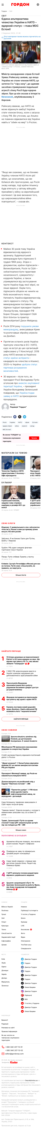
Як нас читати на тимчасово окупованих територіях (10, 1037)
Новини (4, 902)
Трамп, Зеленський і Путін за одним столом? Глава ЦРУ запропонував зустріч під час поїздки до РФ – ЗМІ (20, 822)
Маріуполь (6, 982)
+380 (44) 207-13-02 (14, 1050)
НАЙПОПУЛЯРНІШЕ (11, 651)
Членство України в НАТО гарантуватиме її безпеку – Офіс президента (13, 473)
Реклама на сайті (8, 1028)
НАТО (20, 422)
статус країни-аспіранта (16, 358)
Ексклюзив (25, 929)
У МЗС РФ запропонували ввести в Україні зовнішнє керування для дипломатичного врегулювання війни (22, 673)
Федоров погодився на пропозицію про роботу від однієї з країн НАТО (21, 698)
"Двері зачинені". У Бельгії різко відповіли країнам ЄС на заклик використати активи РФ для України (20, 765)
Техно (4, 929)
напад (32, 426)
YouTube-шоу (26, 945)
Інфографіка (6, 941)
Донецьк (5, 970)
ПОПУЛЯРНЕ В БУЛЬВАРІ (14, 836)
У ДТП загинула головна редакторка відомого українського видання (22, 874)
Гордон (4, 11)
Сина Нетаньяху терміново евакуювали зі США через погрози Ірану (19, 803)
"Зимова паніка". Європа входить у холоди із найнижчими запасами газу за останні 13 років (21, 812)
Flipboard (28, 995)
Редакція (5, 1024)
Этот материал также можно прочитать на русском (22, 38)
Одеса (4, 967)
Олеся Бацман (30, 987)
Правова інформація (9, 1031)
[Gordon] (20, 5)
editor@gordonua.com (14, 1054)
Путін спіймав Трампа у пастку (18, 557)
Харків (4, 974)
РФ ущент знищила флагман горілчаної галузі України (17, 549)
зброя (27, 422)
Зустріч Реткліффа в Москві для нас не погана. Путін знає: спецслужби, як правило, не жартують (21, 566)
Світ (10, 11)
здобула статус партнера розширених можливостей (20, 367)
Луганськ (5, 986)
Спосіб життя (7, 933)
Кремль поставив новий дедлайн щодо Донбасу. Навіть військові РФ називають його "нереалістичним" (21, 709)
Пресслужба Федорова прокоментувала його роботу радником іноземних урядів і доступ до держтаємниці (22, 686)
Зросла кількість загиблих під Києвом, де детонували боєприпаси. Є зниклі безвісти (24, 739)
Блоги (23, 918)
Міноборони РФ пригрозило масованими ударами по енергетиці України (19, 748)
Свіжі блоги (8, 523)
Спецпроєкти (26, 948)
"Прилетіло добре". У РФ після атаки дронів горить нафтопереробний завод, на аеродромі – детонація (19, 793)
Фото (23, 933)
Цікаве (4, 945)
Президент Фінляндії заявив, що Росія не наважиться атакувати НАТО (19, 774)
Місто (4, 954)
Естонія (34, 422)
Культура (5, 926)
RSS (26, 999)
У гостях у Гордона (28, 914)
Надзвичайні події (8, 937)
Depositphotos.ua (31, 1080)
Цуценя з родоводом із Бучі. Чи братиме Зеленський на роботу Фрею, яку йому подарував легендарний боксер (23, 886)
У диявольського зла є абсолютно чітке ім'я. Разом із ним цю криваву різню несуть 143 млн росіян (21, 529)
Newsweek (7, 97)
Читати (34, 438)
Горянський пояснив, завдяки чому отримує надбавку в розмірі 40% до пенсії (13, 504)
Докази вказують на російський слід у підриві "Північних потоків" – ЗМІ (18, 782)
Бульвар (7, 482)
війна (17, 426)
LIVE (22, 926)
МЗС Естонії (7, 429)
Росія (4, 422)
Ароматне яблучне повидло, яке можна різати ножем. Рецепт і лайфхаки (23, 842)
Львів (4, 963)
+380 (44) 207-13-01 (14, 1047)
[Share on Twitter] (19, 417)
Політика (16, 478)
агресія (24, 426)
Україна (12, 422)
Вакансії (5, 1020)
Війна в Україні (7, 907)
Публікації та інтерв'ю (29, 910)
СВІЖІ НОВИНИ (9, 730)
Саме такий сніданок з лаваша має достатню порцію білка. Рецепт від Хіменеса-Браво (21, 863)
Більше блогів (21, 575)
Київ (3, 959)
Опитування (25, 941)
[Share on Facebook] (14, 417)
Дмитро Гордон (31, 959)
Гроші (4, 914)
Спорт (4, 922)
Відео (23, 937)
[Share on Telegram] (24, 417)
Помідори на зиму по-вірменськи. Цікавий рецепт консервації (20, 852)
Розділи (24, 902)
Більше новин (21, 830)
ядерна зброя (7, 426)
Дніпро (4, 978)
